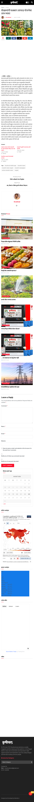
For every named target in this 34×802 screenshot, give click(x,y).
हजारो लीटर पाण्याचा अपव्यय (8, 299)
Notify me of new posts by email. (10, 461)
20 (17, 494)
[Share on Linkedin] (30, 38)
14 (21, 490)
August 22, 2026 (5, 243)
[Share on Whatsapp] (8, 38)
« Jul (4, 503)
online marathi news (7, 170)
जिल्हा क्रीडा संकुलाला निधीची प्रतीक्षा (10, 241)
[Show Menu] (2, 2)
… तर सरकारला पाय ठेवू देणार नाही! (10, 358)
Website (3, 441)
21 (21, 494)
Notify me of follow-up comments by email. (13, 456)
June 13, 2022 (17, 17)
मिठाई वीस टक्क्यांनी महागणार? (8, 270)
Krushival (8, 17)
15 (25, 490)
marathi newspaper (20, 168)
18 (9, 494)
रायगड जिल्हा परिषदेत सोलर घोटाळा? (10, 329)
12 (13, 490)
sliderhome (6, 238)
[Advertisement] (17, 58)
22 (25, 494)
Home (2, 7)
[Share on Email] (24, 38)
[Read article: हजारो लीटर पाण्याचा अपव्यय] (17, 286)
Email (3, 433)
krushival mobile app (10, 165)
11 (9, 490)
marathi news (21, 165)
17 (5, 494)
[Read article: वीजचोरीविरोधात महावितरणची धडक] (17, 374)
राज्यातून (7, 7)
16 (29, 490)
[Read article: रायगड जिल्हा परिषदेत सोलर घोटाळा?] (17, 316)
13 (17, 490)
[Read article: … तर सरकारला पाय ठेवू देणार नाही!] (17, 345)
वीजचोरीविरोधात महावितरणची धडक (10, 387)
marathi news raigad (7, 168)
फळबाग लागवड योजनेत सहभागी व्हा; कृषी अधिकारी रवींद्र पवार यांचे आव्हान (8, 148)
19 (13, 494)
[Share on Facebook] (13, 38)
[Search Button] (32, 2)
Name (3, 426)
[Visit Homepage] (14, 2)
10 (5, 490)
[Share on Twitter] (19, 38)
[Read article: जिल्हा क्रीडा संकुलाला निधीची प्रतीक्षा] (17, 228)
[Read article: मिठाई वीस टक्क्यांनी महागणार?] (17, 257)
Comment (4, 406)
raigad (16, 170)
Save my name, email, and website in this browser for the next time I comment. (17, 449)
